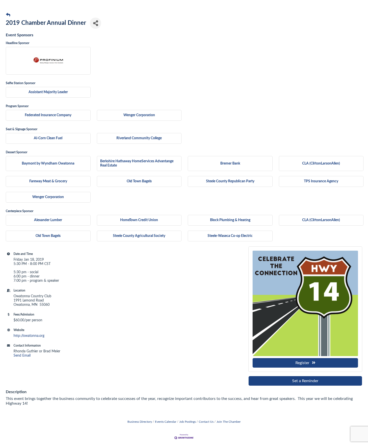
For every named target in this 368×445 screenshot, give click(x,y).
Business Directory (139, 421)
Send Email (22, 355)
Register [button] (302, 363)
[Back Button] (8, 15)
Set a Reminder (305, 381)
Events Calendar (165, 421)
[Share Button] (95, 23)
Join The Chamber (229, 421)
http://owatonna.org (29, 336)
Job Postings (187, 421)
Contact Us (206, 421)
